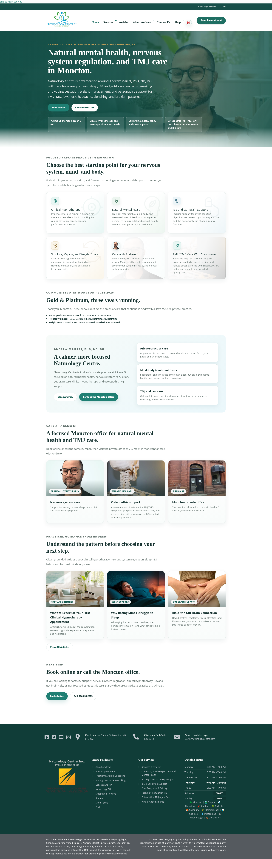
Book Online (58, 107)
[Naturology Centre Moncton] (61, 19)
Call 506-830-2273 (84, 107)
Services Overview (151, 766)
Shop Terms (102, 802)
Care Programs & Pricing (154, 788)
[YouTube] (61, 737)
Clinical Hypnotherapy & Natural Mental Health (159, 773)
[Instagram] (68, 737)
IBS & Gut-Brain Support (154, 783)
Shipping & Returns (106, 793)
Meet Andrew (65, 396)
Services (108, 22)
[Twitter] (54, 737)
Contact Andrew (104, 784)
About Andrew (142, 22)
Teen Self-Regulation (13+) (155, 792)
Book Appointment (207, 6)
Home (95, 22)
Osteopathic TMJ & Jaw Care (156, 797)
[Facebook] (47, 737)
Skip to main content (11, 1)
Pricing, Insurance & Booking (111, 780)
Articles (123, 22)
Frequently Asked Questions (110, 775)
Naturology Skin (104, 789)
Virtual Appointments (153, 801)
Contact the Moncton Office (98, 396)
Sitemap (100, 798)
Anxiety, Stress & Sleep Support (158, 779)
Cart (224, 6)
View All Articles (59, 647)
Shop (178, 22)
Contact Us (163, 22)
